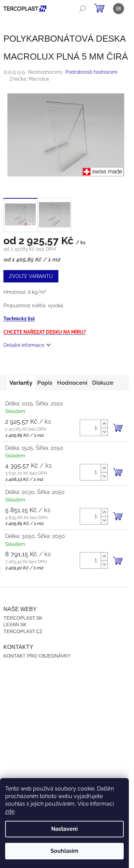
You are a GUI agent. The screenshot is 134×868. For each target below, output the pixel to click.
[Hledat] (82, 9)
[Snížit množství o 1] (104, 432)
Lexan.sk (14, 624)
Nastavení (64, 829)
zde (9, 811)
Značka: (29, 79)
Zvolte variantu (31, 276)
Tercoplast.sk (22, 618)
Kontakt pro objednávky (36, 656)
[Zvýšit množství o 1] (104, 424)
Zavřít (40, 365)
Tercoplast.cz (23, 631)
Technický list (19, 318)
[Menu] (118, 9)
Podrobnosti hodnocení (91, 72)
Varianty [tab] (20, 382)
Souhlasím (64, 851)
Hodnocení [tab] (72, 382)
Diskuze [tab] (102, 382)
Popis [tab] (44, 382)
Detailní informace (23, 345)
